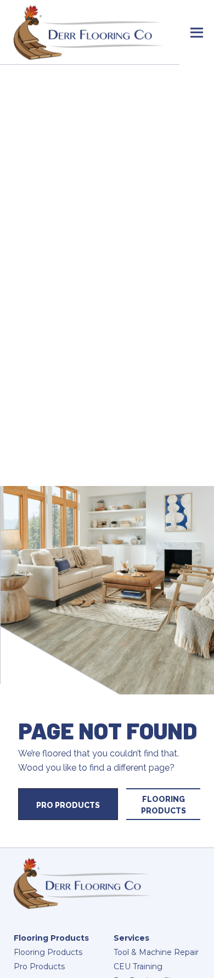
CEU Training (138, 966)
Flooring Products (163, 805)
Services (131, 938)
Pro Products (68, 805)
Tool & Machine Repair (156, 952)
